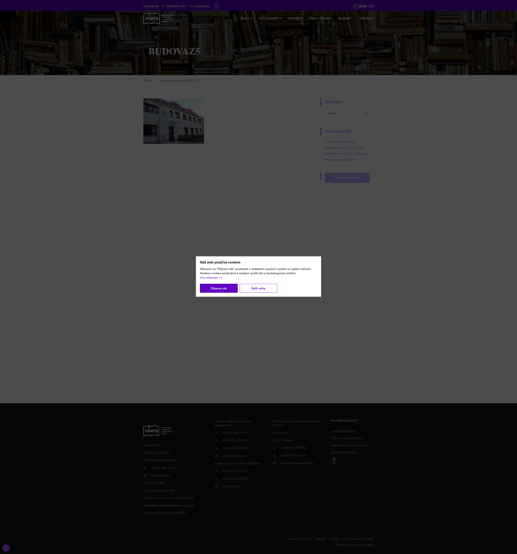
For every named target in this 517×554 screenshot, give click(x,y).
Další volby (258, 288)
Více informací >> (211, 277)
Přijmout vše (219, 288)
